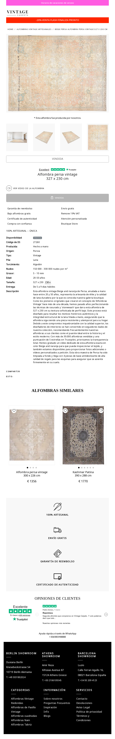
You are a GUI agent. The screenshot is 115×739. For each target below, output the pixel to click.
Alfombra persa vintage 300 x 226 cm (32, 473)
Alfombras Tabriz (21, 724)
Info (46, 711)
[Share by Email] (46, 371)
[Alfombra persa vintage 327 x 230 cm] (17, 137)
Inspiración (50, 707)
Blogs (47, 715)
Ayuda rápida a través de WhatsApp (57, 633)
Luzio (81, 665)
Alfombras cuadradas (24, 715)
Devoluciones (84, 703)
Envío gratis (67, 208)
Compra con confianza (19, 223)
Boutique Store (69, 223)
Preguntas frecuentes (57, 703)
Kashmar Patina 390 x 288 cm (83, 473)
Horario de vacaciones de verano (57, 2)
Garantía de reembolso (19, 208)
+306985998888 (57, 636)
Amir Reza (48, 665)
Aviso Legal (83, 707)
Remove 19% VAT (70, 213)
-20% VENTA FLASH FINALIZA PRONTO (57, 20)
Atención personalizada (74, 218)
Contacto (82, 698)
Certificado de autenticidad (22, 218)
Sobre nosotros (53, 698)
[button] (27, 467)
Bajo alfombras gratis (19, 213)
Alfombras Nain (20, 720)
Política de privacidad (89, 711)
